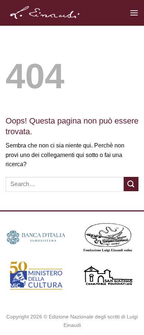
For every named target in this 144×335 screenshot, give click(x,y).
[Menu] (134, 13)
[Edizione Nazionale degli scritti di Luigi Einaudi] (65, 13)
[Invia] (131, 184)
